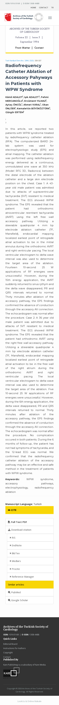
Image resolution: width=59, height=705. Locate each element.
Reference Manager (22, 576)
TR (52, 7)
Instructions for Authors (14, 648)
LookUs (21, 701)
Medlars (16, 561)
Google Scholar (19, 600)
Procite (15, 568)
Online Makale (34, 701)
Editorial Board (10, 644)
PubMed (15, 592)
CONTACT (43, 7)
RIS (13, 537)
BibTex (15, 553)
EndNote (16, 545)
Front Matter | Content (29, 47)
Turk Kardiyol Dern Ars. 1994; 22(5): (19, 61)
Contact (6, 657)
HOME (33, 7)
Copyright (8, 652)
